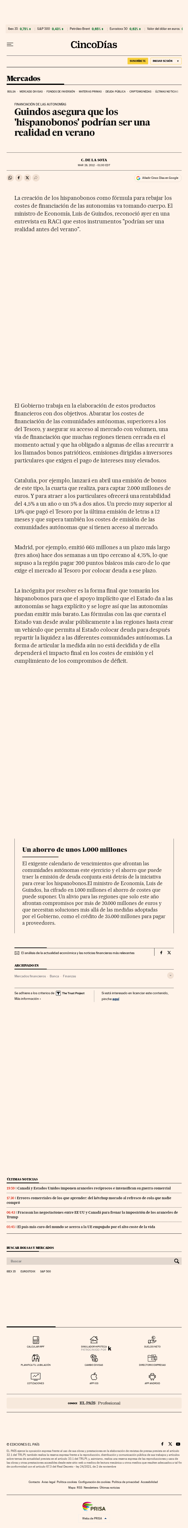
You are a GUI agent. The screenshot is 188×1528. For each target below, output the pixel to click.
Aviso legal (48, 1482)
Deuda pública (116, 91)
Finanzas (69, 976)
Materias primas (90, 91)
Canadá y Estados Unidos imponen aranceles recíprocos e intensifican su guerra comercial (94, 1188)
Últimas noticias (166, 91)
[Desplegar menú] (10, 44)
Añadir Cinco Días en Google (160, 178)
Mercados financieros (30, 976)
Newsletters (91, 1487)
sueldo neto (152, 1346)
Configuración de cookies (94, 1482)
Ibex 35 (13, 29)
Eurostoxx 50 (119, 29)
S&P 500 (43, 29)
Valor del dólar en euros (163, 29)
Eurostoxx (28, 1271)
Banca (54, 976)
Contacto (34, 1482)
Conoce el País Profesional (94, 1403)
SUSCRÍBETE (138, 61)
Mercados (23, 79)
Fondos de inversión (61, 91)
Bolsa (11, 91)
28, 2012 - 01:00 (94, 165)
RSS (79, 1487)
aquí (115, 999)
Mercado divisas (31, 91)
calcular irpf (35, 1346)
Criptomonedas (140, 91)
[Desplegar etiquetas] (170, 975)
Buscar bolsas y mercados (30, 1248)
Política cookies (67, 1482)
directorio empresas (152, 1365)
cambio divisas (94, 1365)
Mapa (71, 1487)
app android (152, 1383)
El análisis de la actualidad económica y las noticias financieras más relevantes (77, 953)
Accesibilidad (149, 1482)
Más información (26, 999)
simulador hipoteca (94, 1346)
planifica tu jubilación (36, 1365)
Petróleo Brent (80, 29)
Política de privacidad (125, 1482)
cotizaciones (35, 1383)
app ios (94, 1383)
